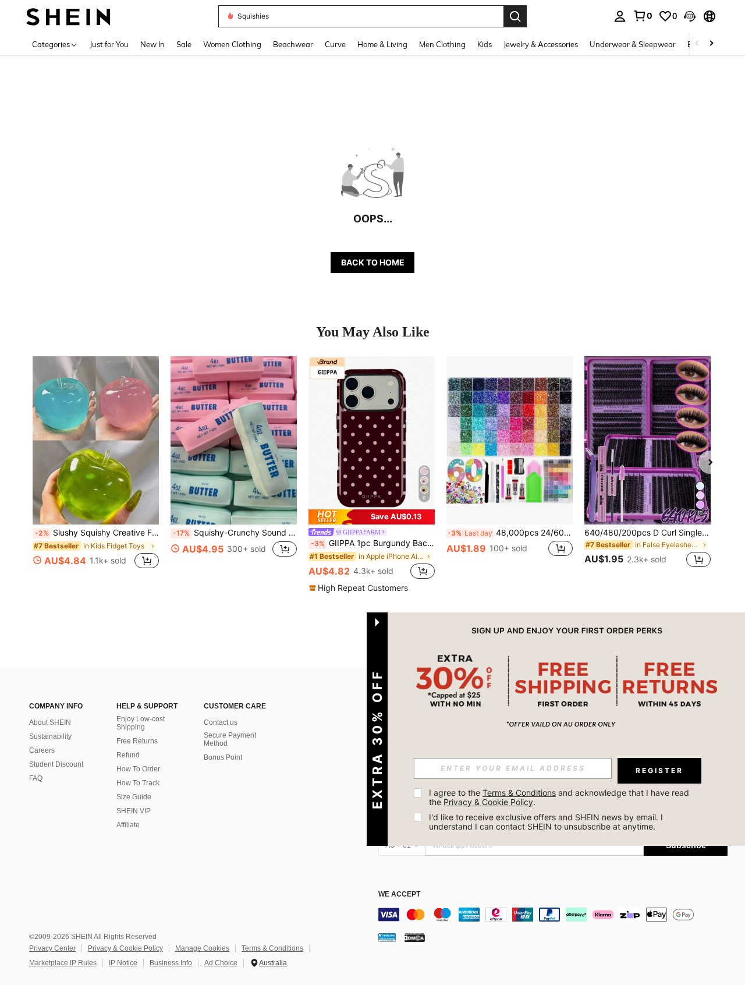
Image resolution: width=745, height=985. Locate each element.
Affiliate (128, 825)
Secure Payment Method (230, 739)
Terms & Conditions (272, 948)
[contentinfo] (553, 915)
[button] (690, 16)
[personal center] (620, 16)
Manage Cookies (202, 948)
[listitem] (96, 469)
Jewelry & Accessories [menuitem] (540, 44)
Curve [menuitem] (335, 44)
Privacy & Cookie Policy (125, 948)
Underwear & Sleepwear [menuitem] (633, 44)
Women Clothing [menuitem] (232, 44)
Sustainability (50, 736)
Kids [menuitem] (484, 44)
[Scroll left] (697, 44)
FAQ (35, 778)
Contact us (220, 722)
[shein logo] (68, 16)
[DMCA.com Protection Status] (415, 937)
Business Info (171, 963)
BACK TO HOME (373, 262)
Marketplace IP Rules (63, 963)
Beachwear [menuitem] (293, 44)
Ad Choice (220, 963)
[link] (642, 16)
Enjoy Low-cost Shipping (140, 723)
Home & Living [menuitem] (382, 44)
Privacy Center (52, 948)
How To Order (138, 769)
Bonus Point (223, 757)
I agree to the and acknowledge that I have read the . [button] (560, 797)
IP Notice (123, 963)
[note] (371, 517)
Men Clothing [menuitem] (442, 44)
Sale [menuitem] (183, 44)
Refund (128, 755)
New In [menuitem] (152, 44)
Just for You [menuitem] (109, 44)
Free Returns (137, 741)
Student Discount (56, 764)
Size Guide (133, 797)
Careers (42, 750)
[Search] (515, 16)
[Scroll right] (711, 44)
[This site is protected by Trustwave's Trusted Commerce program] (387, 937)
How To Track (137, 783)
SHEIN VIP (133, 811)
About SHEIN (50, 722)
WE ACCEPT (399, 894)
